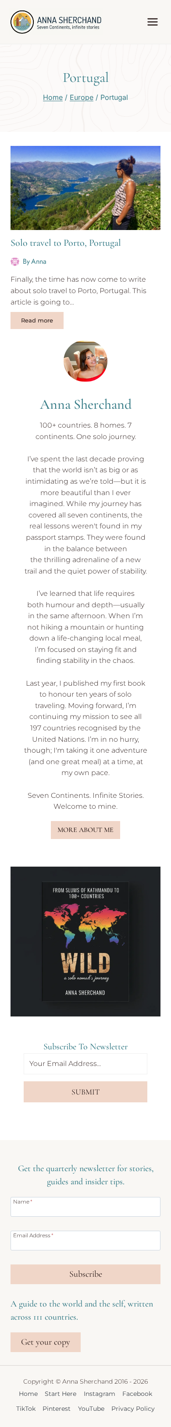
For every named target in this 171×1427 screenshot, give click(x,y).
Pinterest (57, 1409)
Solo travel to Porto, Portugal (66, 242)
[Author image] (15, 261)
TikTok (26, 1409)
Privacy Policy (133, 1409)
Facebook (137, 1394)
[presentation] (85, 188)
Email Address (33, 1235)
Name (22, 1201)
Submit (85, 1092)
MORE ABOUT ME (85, 829)
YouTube (91, 1409)
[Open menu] (152, 21)
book (136, 683)
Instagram (99, 1394)
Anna (38, 261)
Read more (42, 322)
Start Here (60, 1394)
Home (28, 1394)
